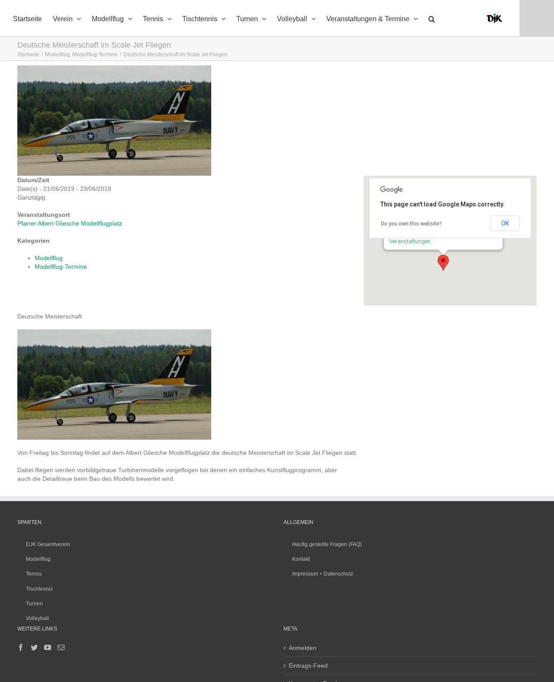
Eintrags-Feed (308, 665)
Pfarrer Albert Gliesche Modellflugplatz (69, 223)
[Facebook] (20, 647)
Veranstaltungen (409, 241)
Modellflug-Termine (61, 266)
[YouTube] (47, 647)
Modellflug (49, 257)
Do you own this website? (411, 224)
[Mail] (61, 647)
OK (505, 223)
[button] (431, 18)
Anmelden (302, 647)
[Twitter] (34, 647)
